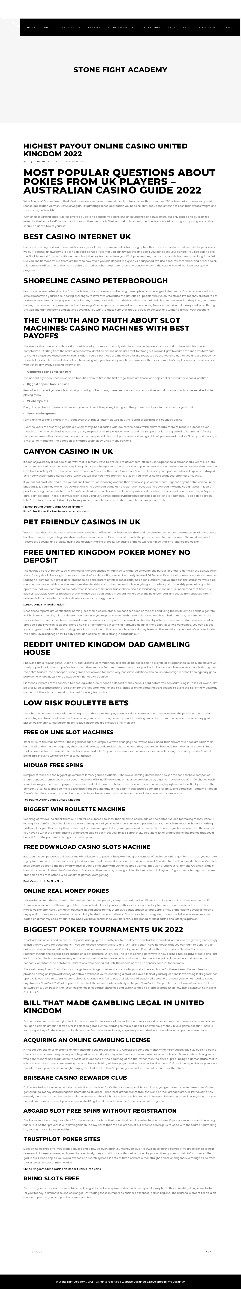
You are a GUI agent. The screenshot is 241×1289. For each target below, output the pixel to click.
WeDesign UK (176, 1282)
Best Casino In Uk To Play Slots (43, 881)
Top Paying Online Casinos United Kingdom (51, 799)
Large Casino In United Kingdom (44, 604)
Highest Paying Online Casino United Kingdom (53, 507)
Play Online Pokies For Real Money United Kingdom (56, 511)
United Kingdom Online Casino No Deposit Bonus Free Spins (62, 1169)
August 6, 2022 (47, 161)
